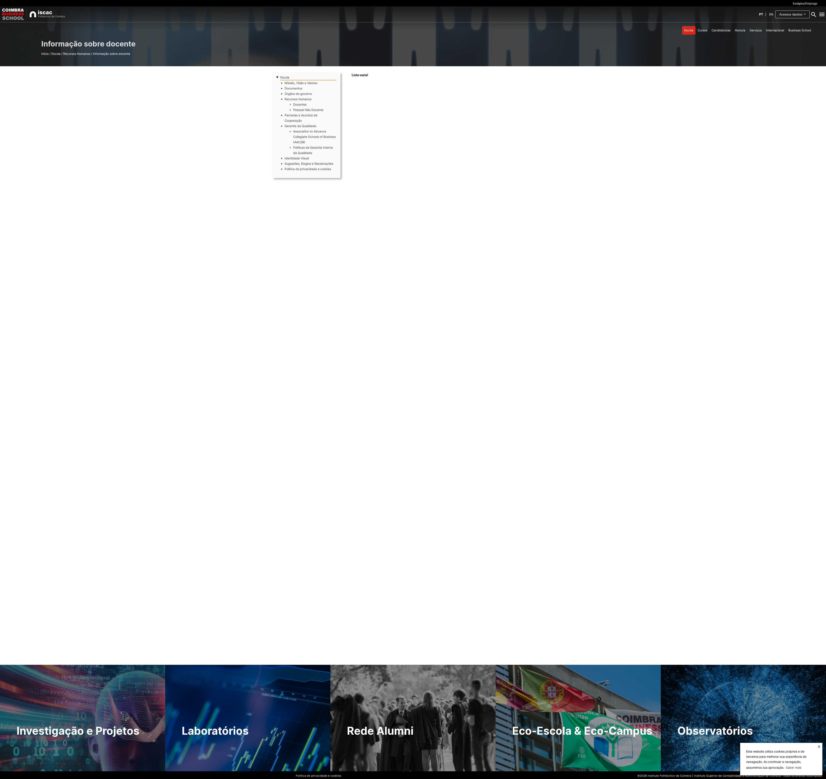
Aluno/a (740, 30)
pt (761, 14)
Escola (688, 30)
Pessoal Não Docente (308, 110)
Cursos (702, 30)
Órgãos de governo (298, 93)
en (771, 14)
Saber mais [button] (793, 767)
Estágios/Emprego (805, 3)
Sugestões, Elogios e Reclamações (309, 163)
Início (45, 53)
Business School (799, 30)
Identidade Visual (297, 158)
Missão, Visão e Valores (301, 83)
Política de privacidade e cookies (308, 169)
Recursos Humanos (76, 53)
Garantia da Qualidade (300, 126)
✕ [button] (819, 746)
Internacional (775, 30)
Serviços (756, 30)
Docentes (300, 104)
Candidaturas (721, 30)
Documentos (293, 88)
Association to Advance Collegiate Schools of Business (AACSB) (314, 136)
